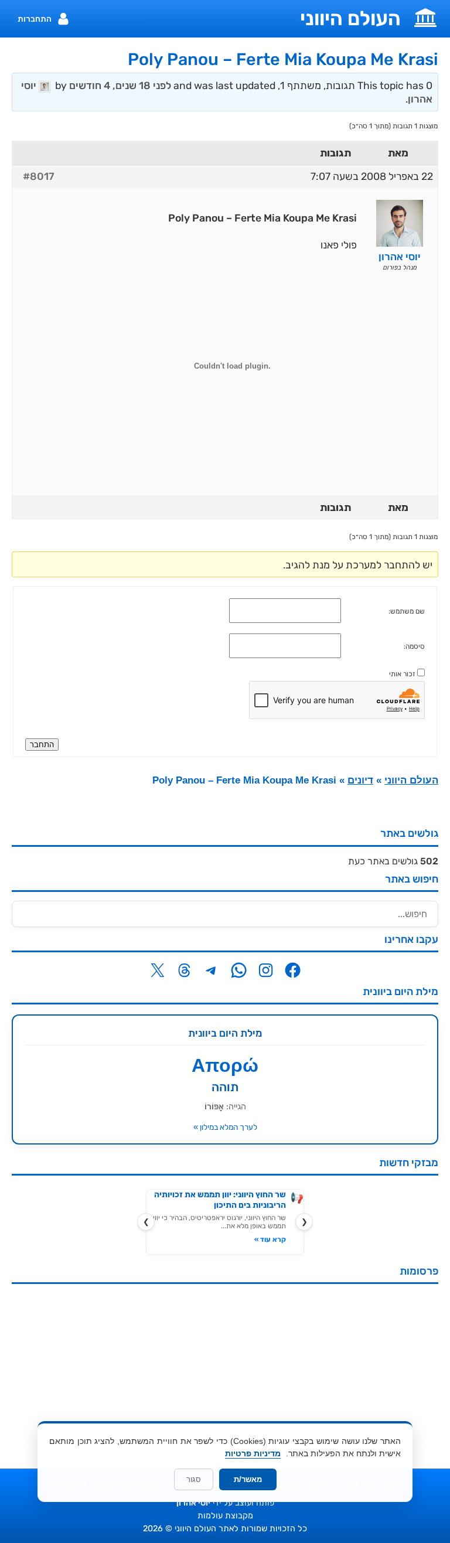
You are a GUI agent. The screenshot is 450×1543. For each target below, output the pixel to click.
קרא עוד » (270, 1239)
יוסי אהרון (193, 1503)
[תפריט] (425, 16)
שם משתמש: (406, 611)
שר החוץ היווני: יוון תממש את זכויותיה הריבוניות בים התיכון (220, 1200)
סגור (193, 1479)
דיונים (360, 780)
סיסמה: (414, 646)
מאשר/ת (248, 1479)
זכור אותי (402, 674)
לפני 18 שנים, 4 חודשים (120, 85)
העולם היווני (350, 19)
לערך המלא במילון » (225, 1127)
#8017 (38, 176)
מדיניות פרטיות (253, 1453)
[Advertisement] (225, 1375)
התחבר (42, 744)
